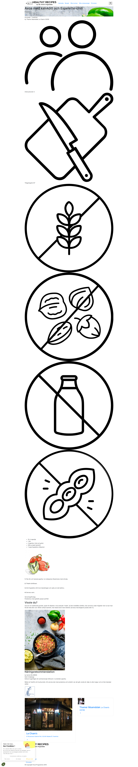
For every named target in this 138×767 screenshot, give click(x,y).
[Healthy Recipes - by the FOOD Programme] (44, 3)
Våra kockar (74, 3)
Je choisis (18, 759)
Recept (67, 3)
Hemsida (61, 3)
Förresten (94, 3)
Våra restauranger (84, 3)
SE (30, 3)
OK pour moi (29, 759)
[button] (3, 764)
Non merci (7, 759)
